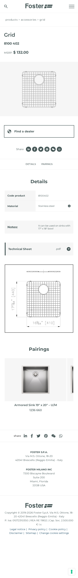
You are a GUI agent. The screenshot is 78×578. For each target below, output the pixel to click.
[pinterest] (46, 436)
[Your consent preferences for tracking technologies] (71, 571)
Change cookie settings (54, 533)
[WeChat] (53, 436)
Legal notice (17, 529)
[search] (6, 6)
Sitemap (31, 533)
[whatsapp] (60, 436)
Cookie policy (57, 529)
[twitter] (38, 436)
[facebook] (32, 436)
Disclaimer (15, 533)
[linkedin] (25, 436)
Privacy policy (37, 529)
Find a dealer (24, 131)
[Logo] (39, 5)
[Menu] (71, 6)
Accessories (28, 19)
